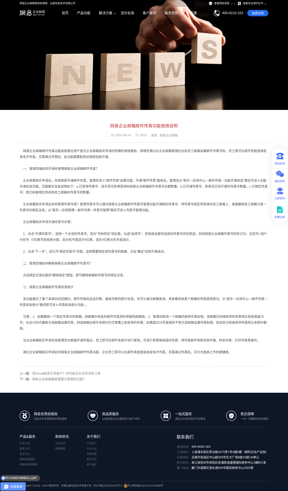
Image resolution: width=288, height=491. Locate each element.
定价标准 (127, 13)
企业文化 (92, 448)
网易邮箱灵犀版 (28, 464)
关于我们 (93, 436)
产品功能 (83, 13)
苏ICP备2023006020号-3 (107, 485)
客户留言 (92, 464)
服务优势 (171, 13)
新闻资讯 (62, 436)
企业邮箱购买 (32, 180)
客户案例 (149, 13)
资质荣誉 (92, 454)
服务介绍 (25, 448)
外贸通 (192, 13)
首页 (65, 13)
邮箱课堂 (60, 448)
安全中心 (25, 454)
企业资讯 (60, 443)
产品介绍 (25, 443)
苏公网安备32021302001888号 (145, 485)
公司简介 (92, 443)
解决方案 (105, 13)
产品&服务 (27, 436)
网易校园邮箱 (27, 459)
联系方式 (92, 459)
